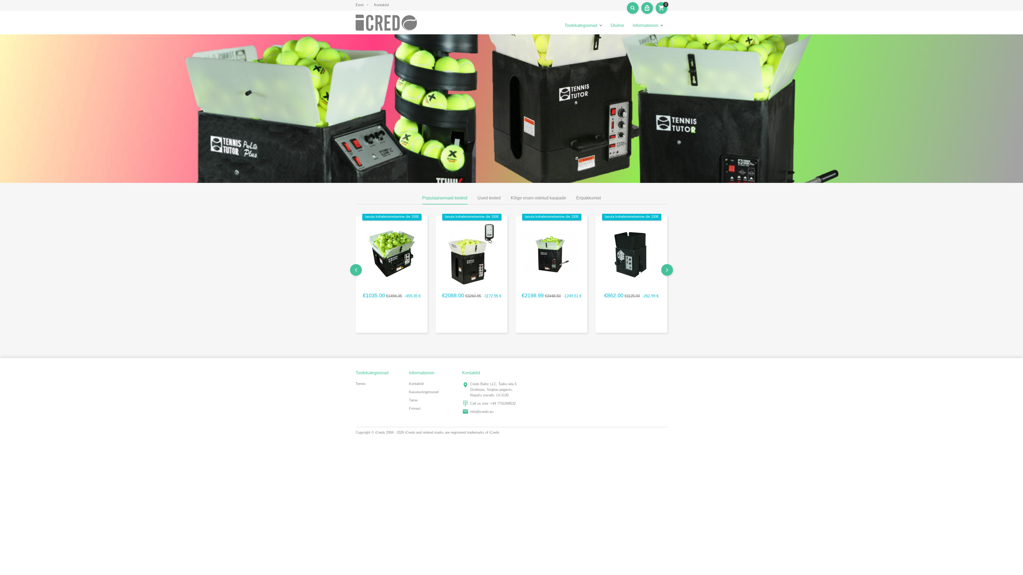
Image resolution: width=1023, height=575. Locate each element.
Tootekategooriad (581, 25)
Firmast (415, 408)
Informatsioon (645, 25)
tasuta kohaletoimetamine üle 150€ (392, 217)
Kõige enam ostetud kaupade (538, 198)
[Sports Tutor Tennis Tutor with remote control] (392, 253)
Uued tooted (489, 198)
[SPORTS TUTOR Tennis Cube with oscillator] (631, 253)
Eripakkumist (588, 198)
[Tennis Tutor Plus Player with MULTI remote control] (551, 253)
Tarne (413, 400)
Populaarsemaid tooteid (444, 198)
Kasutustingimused (424, 392)
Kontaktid (381, 5)
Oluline (617, 25)
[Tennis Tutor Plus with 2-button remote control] (472, 253)
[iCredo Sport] (392, 23)
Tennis (361, 384)
